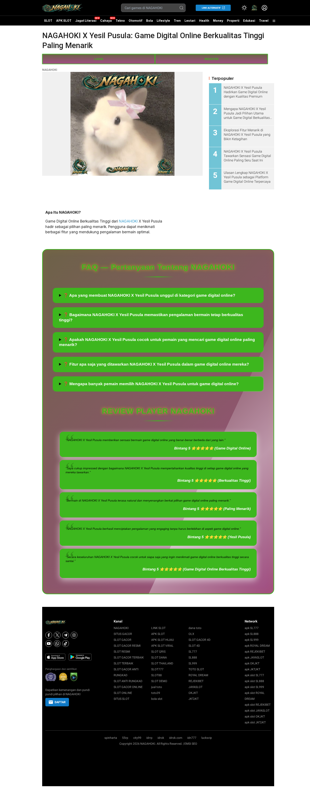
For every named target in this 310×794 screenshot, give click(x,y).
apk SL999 (252, 639)
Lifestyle (163, 20)
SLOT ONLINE (123, 693)
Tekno (120, 20)
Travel (263, 20)
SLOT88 (156, 675)
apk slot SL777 (254, 675)
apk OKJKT (252, 663)
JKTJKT (194, 698)
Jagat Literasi (85, 20)
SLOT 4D (194, 645)
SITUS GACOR (123, 634)
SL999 (193, 663)
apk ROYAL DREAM (257, 645)
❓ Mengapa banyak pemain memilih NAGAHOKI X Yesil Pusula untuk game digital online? (151, 384)
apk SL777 (252, 628)
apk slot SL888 (254, 681)
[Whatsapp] (57, 643)
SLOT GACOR (122, 639)
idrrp (149, 737)
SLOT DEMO (159, 681)
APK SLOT (63, 20)
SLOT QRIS (158, 651)
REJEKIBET (196, 681)
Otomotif (135, 20)
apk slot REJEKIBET (258, 704)
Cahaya (106, 20)
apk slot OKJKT (255, 716)
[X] (57, 635)
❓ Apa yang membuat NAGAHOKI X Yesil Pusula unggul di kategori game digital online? (149, 295)
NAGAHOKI (49, 69)
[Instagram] (74, 635)
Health (204, 20)
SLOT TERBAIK (123, 663)
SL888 (193, 657)
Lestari (190, 22)
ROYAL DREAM (198, 675)
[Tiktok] (65, 643)
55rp (125, 737)
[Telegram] (65, 635)
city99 (137, 737)
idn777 (191, 737)
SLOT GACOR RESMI (127, 645)
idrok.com (175, 737)
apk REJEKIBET (255, 651)
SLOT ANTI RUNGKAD (128, 681)
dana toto (195, 628)
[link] (254, 7)
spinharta (110, 737)
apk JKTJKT (252, 669)
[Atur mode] (244, 7)
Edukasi (249, 20)
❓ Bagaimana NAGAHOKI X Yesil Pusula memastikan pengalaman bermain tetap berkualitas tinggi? (151, 317)
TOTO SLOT (196, 669)
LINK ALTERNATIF (211, 8)
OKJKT (193, 693)
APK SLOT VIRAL (162, 645)
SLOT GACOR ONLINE (128, 687)
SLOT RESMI (122, 651)
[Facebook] (48, 635)
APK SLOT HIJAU (162, 639)
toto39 (155, 693)
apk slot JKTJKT (255, 722)
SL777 (193, 651)
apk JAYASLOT (254, 657)
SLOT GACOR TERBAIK (129, 657)
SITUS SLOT (121, 698)
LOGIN (98, 59)
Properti (233, 20)
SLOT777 (157, 669)
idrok (161, 737)
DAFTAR (60, 702)
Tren (177, 20)
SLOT (48, 20)
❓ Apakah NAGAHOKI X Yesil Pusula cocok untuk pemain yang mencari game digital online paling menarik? (157, 342)
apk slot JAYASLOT (257, 710)
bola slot (156, 698)
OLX (191, 634)
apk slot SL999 (254, 687)
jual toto (156, 687)
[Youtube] (48, 643)
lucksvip (206, 737)
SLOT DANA (159, 657)
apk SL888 (252, 634)
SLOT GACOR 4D (199, 639)
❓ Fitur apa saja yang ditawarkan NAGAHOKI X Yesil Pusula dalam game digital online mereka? (156, 364)
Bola (149, 20)
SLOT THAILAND (162, 663)
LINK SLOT (158, 628)
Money (218, 20)
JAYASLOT (195, 687)
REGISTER (211, 59)
